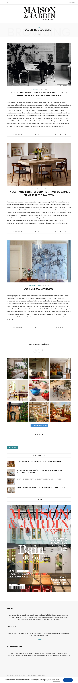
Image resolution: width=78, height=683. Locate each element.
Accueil (38, 34)
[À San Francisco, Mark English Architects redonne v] (17, 412)
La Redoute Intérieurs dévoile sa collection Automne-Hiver (39, 462)
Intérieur (34, 89)
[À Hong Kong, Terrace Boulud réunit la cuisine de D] (39, 412)
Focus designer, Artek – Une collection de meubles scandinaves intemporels (39, 94)
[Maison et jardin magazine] (39, 14)
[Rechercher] (67, 2)
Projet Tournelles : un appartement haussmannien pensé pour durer (42, 488)
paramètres (56, 681)
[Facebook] (58, 134)
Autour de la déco (34, 285)
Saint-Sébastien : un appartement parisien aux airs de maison (39, 479)
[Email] (65, 134)
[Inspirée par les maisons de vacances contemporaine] (39, 368)
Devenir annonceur (39, 662)
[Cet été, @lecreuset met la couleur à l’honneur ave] (39, 390)
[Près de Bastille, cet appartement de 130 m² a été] (60, 368)
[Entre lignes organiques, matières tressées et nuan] (60, 390)
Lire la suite (39, 134)
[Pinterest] (62, 134)
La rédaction (18, 134)
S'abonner (39, 639)
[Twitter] (60, 134)
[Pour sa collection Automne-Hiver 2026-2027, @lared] (17, 390)
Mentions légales (32, 675)
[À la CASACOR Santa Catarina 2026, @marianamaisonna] (17, 368)
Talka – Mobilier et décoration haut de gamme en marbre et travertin (39, 193)
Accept (68, 680)
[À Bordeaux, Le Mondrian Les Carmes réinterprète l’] (60, 412)
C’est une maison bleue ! (39, 288)
